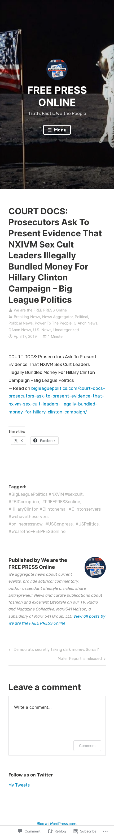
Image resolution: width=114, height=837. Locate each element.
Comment (87, 745)
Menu (60, 130)
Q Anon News (85, 323)
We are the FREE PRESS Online (40, 310)
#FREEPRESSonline (61, 501)
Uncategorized (66, 329)
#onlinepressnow (25, 524)
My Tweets (19, 785)
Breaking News (27, 316)
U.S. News (42, 329)
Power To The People (53, 323)
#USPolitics (87, 524)
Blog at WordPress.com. (57, 824)
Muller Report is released (80, 659)
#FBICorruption (23, 501)
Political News (20, 323)
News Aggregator (57, 316)
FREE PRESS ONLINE (57, 96)
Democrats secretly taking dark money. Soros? (53, 650)
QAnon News (19, 329)
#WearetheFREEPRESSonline (36, 531)
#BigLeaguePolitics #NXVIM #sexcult (45, 494)
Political (81, 316)
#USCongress (59, 524)
